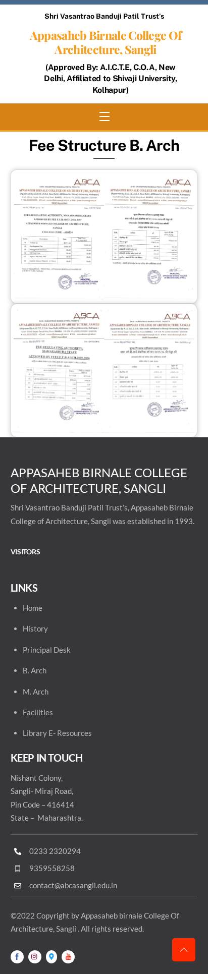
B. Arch (34, 670)
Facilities (38, 712)
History (35, 628)
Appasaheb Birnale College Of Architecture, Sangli (106, 42)
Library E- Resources (57, 732)
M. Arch (35, 691)
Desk (62, 649)
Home (32, 607)
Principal (37, 649)
